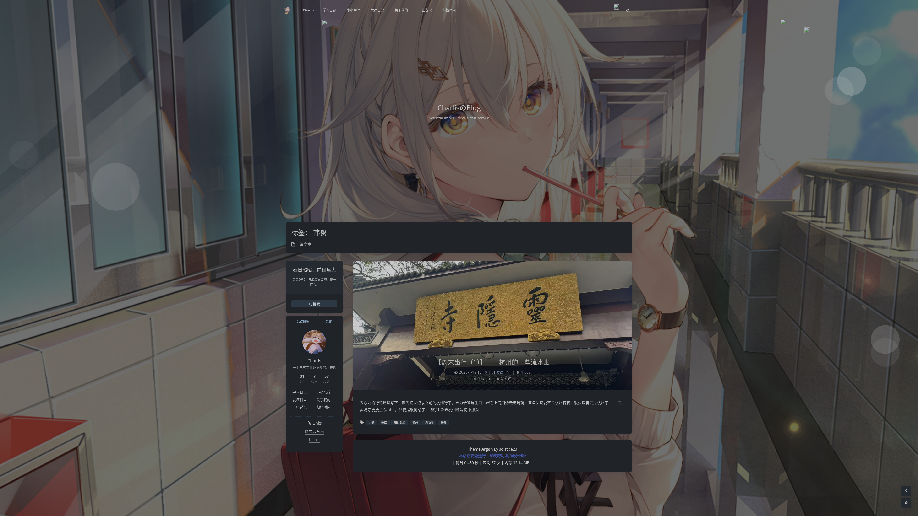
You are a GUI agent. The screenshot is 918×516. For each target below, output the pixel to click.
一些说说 (299, 407)
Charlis (308, 10)
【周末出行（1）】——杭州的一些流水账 (492, 362)
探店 (384, 422)
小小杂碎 (323, 392)
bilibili (314, 439)
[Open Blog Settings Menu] (906, 503)
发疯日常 (299, 399)
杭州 (415, 422)
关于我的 (323, 399)
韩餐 (443, 422)
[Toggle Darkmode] (906, 491)
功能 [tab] (329, 321)
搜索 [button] (316, 304)
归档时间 (323, 407)
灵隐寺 (429, 422)
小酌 (371, 422)
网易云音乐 (314, 431)
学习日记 (299, 392)
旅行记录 (399, 422)
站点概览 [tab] (303, 321)
